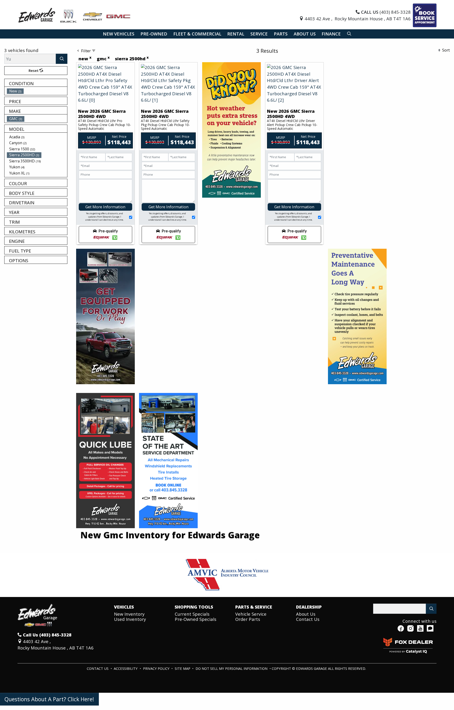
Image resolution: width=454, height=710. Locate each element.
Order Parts (247, 619)
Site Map (183, 668)
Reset (34, 70)
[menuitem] (37, 91)
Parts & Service (253, 607)
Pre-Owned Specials (195, 619)
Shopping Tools (194, 607)
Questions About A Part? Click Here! (49, 699)
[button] (118, 34)
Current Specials (192, 614)
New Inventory (129, 614)
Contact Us (307, 619)
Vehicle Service (250, 614)
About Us (305, 614)
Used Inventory (130, 619)
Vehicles (124, 607)
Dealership (309, 607)
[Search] (61, 59)
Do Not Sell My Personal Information (232, 668)
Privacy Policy (156, 668)
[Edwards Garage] (74, 15)
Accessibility (126, 668)
